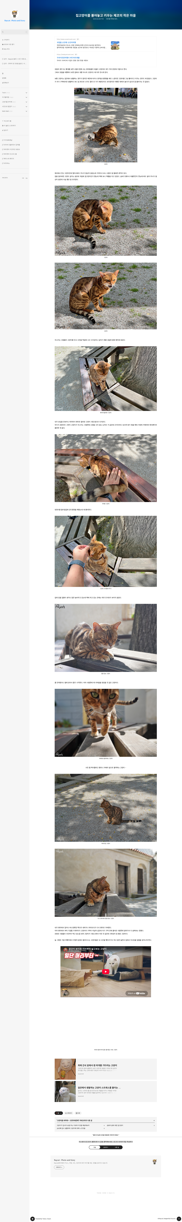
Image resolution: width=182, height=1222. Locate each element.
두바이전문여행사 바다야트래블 (68, 58)
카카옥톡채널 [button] (8, 140)
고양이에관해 (74, 1120)
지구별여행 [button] (7, 97)
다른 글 (117, 1147)
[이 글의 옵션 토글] (61, 1113)
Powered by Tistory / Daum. (43, 1219)
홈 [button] (2, 73)
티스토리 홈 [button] (7, 121)
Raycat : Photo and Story (64, 1160)
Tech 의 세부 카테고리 (26, 92)
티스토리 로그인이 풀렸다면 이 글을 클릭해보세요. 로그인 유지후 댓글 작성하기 (106, 1142)
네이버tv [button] (7, 163)
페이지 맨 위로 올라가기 (178, 1218)
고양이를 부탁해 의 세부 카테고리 (26, 102)
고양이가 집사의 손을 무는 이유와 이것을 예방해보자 (73, 1125)
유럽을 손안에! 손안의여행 (66, 42)
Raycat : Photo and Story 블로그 (32, 1218)
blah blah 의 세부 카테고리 (26, 111)
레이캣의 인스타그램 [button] (10, 154)
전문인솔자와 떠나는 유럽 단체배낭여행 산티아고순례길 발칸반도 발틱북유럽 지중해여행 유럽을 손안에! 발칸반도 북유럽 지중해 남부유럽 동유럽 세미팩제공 (81, 46)
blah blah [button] (7, 111)
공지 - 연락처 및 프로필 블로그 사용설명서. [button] (16, 64)
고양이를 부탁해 (62, 1120)
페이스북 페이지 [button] (9, 159)
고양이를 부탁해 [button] (9, 102)
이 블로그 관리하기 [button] (10, 126)
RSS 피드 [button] (7, 49)
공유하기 (105, 1147)
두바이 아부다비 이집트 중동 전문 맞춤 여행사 (72, 61)
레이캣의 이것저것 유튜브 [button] (12, 149)
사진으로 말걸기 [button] (9, 106)
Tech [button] (6, 93)
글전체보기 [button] (5, 83)
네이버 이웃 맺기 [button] (9, 44)
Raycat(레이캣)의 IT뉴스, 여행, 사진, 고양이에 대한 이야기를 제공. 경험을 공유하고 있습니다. (81, 1163)
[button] (14, 40)
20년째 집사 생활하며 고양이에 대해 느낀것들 (71, 1128)
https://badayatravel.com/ (65, 54)
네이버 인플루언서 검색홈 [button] (12, 145)
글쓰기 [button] (6, 130)
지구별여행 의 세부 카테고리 (26, 97)
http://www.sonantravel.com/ (66, 39)
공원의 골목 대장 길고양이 (115, 1125)
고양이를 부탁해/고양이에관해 (112, 19)
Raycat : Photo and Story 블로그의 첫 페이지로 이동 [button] (14, 14)
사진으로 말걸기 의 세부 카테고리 (26, 106)
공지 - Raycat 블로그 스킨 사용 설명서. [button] (16, 59)
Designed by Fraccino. (170, 1218)
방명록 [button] (4, 78)
